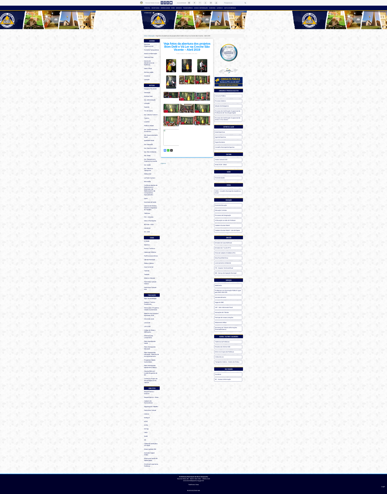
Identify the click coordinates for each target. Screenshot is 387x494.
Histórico (147, 245)
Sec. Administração (150, 100)
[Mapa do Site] (216, 3)
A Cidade (146, 241)
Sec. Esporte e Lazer (150, 148)
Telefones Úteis (148, 57)
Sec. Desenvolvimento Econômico (151, 130)
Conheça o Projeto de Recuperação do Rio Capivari (150, 380)
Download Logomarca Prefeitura (151, 465)
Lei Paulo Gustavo (149, 178)
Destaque (147, 92)
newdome (147, 228)
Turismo (146, 118)
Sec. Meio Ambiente (150, 152)
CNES (145, 432)
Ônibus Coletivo (149, 263)
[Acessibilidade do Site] (189, 3)
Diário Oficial (148, 68)
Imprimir (163, 163)
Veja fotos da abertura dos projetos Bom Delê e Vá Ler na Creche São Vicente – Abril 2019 (187, 46)
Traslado (146, 274)
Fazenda (146, 107)
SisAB (146, 436)
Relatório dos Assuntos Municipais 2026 (151, 314)
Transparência (188, 8)
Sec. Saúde (147, 165)
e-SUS (146, 421)
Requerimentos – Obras (151, 397)
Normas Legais (165, 8)
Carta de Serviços (230, 8)
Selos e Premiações (150, 221)
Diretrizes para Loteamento (148, 336)
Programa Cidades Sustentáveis (150, 361)
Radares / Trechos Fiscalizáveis (149, 303)
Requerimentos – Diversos (149, 392)
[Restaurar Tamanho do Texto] (205, 3)
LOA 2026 (147, 322)
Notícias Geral (148, 96)
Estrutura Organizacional (148, 45)
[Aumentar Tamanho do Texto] (194, 3)
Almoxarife (147, 181)
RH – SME (147, 232)
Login (383, 486)
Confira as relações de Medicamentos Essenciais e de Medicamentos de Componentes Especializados (150, 190)
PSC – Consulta (148, 217)
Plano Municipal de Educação (150, 348)
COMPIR (146, 122)
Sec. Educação (148, 144)
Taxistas (146, 270)
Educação (152, 36)
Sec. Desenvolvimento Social (151, 136)
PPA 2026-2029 (149, 319)
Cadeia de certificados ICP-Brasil (150, 444)
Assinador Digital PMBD (149, 454)
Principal (147, 8)
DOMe (173, 8)
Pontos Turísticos (149, 248)
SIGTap (146, 429)
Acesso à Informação (201, 8)
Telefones (147, 213)
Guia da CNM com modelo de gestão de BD (150, 373)
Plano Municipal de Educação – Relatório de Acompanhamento (151, 354)
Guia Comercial (148, 267)
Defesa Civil (147, 174)
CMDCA (146, 414)
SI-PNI (146, 425)
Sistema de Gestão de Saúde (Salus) (151, 459)
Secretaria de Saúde (150, 202)
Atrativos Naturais (149, 278)
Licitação (147, 79)
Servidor (179, 8)
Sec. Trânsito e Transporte (148, 169)
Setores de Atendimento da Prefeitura (149, 63)
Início (145, 36)
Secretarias (155, 8)
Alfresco (220, 8)
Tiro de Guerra (148, 111)
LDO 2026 (147, 326)
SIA (145, 440)
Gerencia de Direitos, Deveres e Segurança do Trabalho (150, 207)
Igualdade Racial (149, 140)
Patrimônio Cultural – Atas (150, 288)
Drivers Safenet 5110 (150, 449)
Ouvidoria (212, 8)
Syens (146, 198)
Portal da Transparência (151, 50)
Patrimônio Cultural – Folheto (150, 282)
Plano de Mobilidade (150, 298)
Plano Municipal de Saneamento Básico (150, 366)
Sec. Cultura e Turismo (151, 114)
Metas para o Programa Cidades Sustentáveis (151, 308)
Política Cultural (148, 125)
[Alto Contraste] (211, 3)
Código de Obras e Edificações (149, 331)
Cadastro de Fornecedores (148, 402)
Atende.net (148, 13)
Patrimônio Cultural (150, 410)
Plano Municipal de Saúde (150, 342)
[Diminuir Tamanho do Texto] (200, 3)
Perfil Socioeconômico (151, 256)
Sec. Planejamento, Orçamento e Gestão (150, 160)
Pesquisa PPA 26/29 (150, 89)
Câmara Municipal (149, 259)
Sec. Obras (147, 155)
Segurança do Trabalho (151, 406)
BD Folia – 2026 (149, 224)
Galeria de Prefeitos (150, 252)
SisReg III (147, 417)
